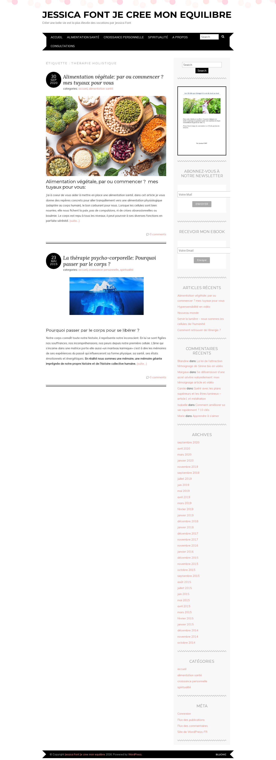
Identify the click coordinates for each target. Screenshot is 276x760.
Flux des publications (191, 720)
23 (53, 257)
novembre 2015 (187, 564)
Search (202, 70)
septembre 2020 (188, 442)
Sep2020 (53, 81)
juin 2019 (183, 485)
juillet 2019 (184, 478)
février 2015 (185, 618)
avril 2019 (183, 497)
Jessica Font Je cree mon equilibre (137, 14)
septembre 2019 (188, 472)
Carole (181, 388)
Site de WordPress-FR (192, 732)
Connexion (184, 713)
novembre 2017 (187, 539)
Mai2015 (53, 262)
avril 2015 (183, 606)
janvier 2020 (185, 460)
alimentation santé (83, 37)
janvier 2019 (185, 515)
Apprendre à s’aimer (206, 416)
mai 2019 (183, 491)
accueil (57, 37)
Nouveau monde (188, 313)
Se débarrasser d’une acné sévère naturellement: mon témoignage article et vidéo (201, 377)
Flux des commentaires (192, 726)
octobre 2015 (186, 570)
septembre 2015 (188, 576)
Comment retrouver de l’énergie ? (199, 330)
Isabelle (182, 405)
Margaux (183, 372)
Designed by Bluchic (221, 755)
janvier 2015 (185, 624)
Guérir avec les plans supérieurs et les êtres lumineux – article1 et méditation (199, 393)
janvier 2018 (185, 527)
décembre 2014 (187, 630)
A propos (180, 37)
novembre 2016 (187, 545)
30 (53, 76)
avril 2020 (183, 448)
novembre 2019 (187, 466)
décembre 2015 (187, 557)
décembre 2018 (187, 521)
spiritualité (158, 37)
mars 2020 (184, 454)
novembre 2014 (187, 636)
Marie (181, 416)
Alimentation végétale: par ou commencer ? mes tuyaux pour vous (113, 79)
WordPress (135, 754)
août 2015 (184, 582)
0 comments (158, 234)
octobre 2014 (186, 642)
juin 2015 (183, 594)
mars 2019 (184, 503)
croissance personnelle (124, 37)
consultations (63, 46)
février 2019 (185, 509)
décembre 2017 (187, 533)
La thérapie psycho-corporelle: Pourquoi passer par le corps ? (109, 260)
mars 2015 (184, 612)
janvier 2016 (185, 551)
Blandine (183, 361)
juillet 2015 (184, 588)
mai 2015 (183, 600)
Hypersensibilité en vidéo (193, 306)
